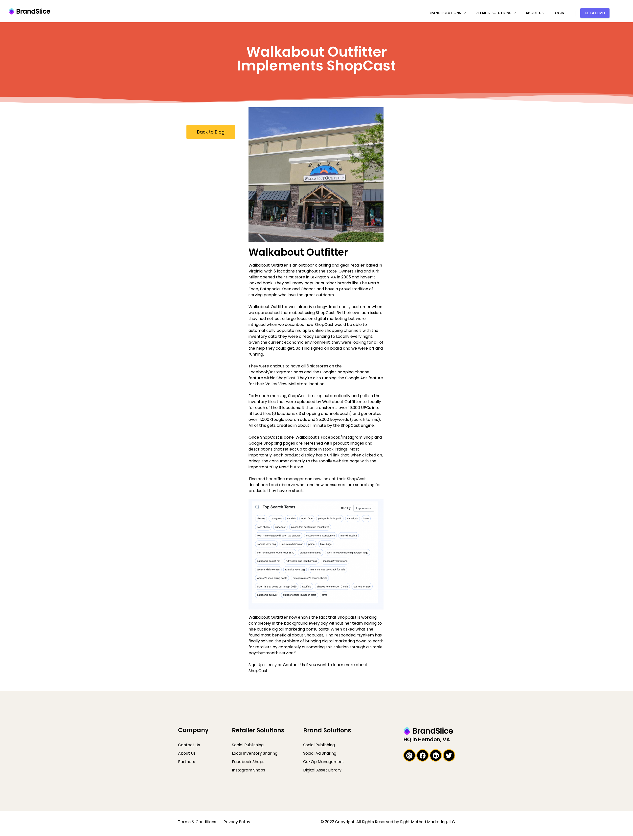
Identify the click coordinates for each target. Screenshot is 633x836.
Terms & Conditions (197, 822)
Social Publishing (248, 745)
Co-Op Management (323, 762)
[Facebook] (422, 755)
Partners (186, 762)
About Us (534, 12)
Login (558, 12)
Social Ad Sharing (319, 753)
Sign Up (256, 665)
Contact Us (294, 665)
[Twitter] (449, 755)
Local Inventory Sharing (254, 753)
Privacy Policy (237, 822)
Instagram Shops (248, 770)
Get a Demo (595, 13)
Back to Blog (211, 132)
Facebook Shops (248, 762)
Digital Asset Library (322, 770)
